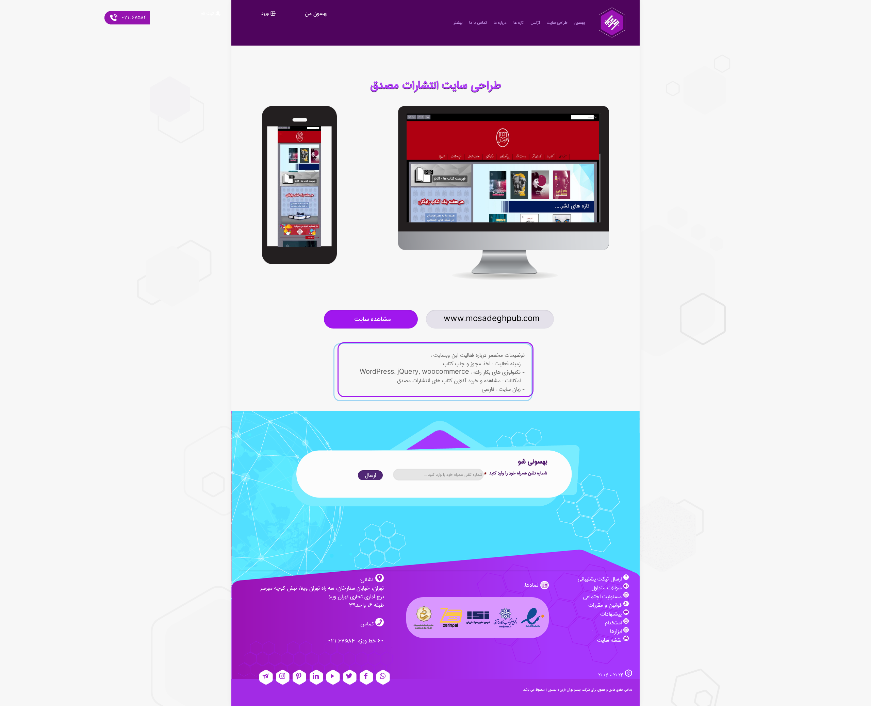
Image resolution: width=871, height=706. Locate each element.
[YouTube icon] (333, 677)
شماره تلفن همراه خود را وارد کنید (515, 473)
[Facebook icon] (366, 677)
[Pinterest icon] (299, 677)
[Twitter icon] (350, 677)
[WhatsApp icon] (383, 677)
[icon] (266, 677)
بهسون (552, 690)
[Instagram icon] (283, 677)
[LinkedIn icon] (316, 677)
